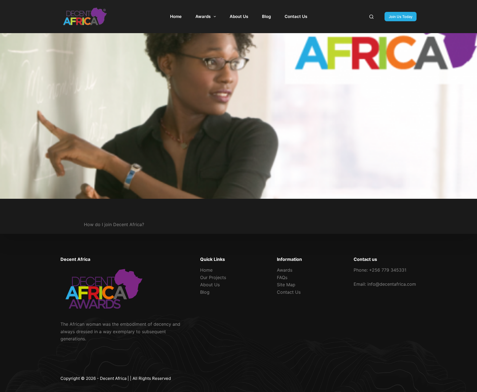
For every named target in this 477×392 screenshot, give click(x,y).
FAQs (282, 277)
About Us (239, 16)
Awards (203, 16)
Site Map (286, 284)
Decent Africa (113, 378)
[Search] (371, 17)
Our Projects (213, 277)
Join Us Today (400, 16)
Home (176, 16)
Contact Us (296, 16)
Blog (266, 16)
